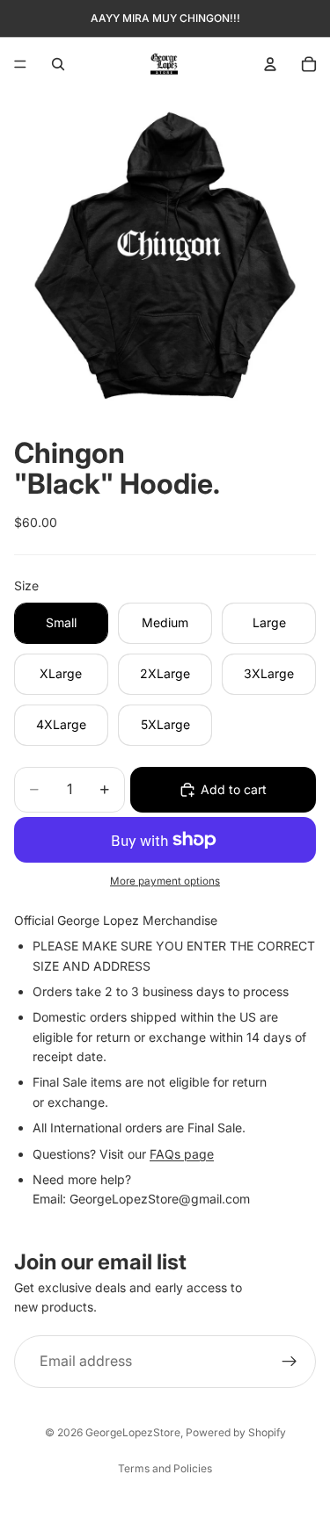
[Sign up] (289, 1361)
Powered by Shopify (236, 1432)
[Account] (270, 64)
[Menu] (20, 64)
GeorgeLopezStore (132, 1432)
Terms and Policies (165, 1468)
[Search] (58, 64)
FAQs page (182, 1153)
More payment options (165, 881)
